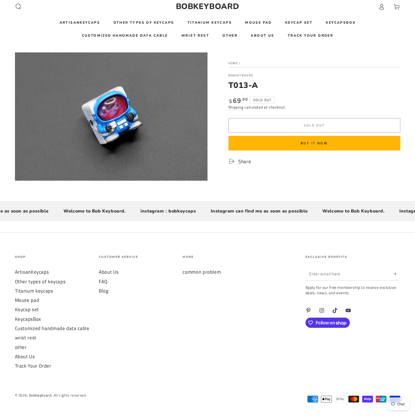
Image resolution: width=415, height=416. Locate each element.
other (21, 347)
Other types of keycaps (40, 281)
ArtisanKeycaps (32, 272)
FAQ (103, 281)
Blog (104, 291)
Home (233, 63)
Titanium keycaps (34, 291)
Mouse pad (27, 300)
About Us (25, 356)
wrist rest (25, 337)
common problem (202, 272)
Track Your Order (33, 365)
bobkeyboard (241, 75)
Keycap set (27, 309)
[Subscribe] (396, 273)
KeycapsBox (28, 319)
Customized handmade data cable (52, 328)
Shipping (236, 107)
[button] (18, 6)
